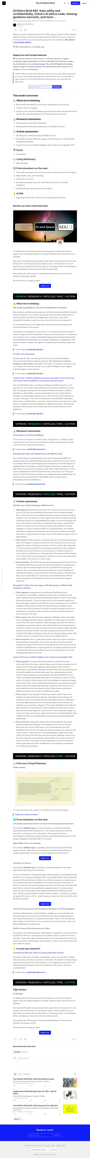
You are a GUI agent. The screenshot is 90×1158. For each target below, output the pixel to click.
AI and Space (18, 993)
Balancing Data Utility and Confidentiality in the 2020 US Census (38, 454)
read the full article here (35, 349)
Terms (53, 1145)
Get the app (53, 1150)
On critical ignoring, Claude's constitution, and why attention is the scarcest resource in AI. (35, 1109)
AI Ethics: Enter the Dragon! (24, 354)
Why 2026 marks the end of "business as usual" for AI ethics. (31, 1081)
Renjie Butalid (24, 1098)
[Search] (64, 3)
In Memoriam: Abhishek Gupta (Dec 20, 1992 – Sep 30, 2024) (35, 1092)
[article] (45, 1082)
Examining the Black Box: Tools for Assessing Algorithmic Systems (38, 952)
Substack (36, 1154)
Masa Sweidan (46, 933)
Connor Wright (39, 913)
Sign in (84, 3)
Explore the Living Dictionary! (26, 814)
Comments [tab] (17, 1052)
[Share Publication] (68, 3)
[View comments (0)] (21, 30)
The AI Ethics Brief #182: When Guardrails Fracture (33, 1079)
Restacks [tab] (24, 1052)
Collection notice (61, 1145)
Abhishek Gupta (29, 828)
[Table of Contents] (2, 579)
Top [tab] (15, 1074)
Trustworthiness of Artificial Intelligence (28, 435)
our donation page (38, 64)
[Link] (10, 55)
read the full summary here (36, 449)
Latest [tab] (19, 1074)
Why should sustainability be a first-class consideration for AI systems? (40, 307)
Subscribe (75, 3)
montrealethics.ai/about (23, 42)
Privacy (48, 1145)
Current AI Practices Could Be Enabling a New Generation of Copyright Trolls (42, 657)
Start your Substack (40, 1150)
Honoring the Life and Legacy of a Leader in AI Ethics (29, 1096)
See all (16, 1119)
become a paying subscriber (26, 61)
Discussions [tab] (26, 1074)
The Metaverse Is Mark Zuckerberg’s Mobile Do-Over (33, 505)
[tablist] (20, 1052)
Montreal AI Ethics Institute (25, 24)
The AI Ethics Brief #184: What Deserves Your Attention (35, 1106)
